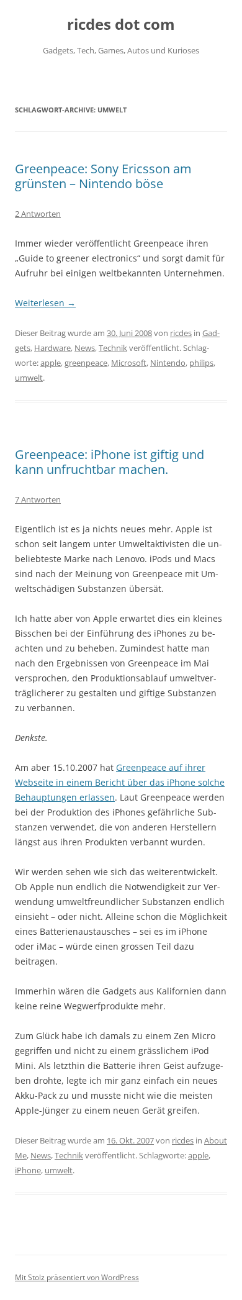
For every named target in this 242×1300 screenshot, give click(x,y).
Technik (113, 347)
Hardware (52, 347)
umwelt (29, 377)
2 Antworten (38, 213)
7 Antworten (38, 499)
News (84, 347)
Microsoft (128, 362)
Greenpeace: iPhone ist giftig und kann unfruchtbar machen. (109, 462)
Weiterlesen (45, 303)
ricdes (181, 333)
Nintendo (168, 362)
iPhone (28, 1170)
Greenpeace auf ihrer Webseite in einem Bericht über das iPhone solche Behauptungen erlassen (120, 782)
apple (50, 362)
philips (201, 362)
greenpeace (86, 362)
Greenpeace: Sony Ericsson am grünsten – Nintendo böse (103, 176)
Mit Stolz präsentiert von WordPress (77, 1277)
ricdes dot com (121, 24)
